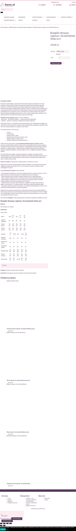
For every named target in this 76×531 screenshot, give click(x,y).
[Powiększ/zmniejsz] (1, 523)
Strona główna (4, 27)
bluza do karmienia (19, 273)
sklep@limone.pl (55, 2)
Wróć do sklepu (17, 518)
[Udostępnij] (7, 523)
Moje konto (47, 498)
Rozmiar (53, 51)
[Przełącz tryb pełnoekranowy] (4, 523)
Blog (48, 20)
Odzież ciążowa (37, 17)
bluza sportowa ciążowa (30, 273)
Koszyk (20, 20)
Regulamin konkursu (31, 505)
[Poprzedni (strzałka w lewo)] (1, 525)
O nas (9, 498)
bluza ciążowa (9, 273)
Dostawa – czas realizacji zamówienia (31, 499)
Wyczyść (58, 54)
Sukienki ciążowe (66, 17)
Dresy (7, 270)
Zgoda (3, 529)
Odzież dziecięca (9, 20)
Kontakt (73, 2)
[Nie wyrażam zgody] (7, 529)
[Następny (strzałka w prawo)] (4, 525)
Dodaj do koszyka (55, 63)
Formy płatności (30, 501)
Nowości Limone (9, 17)
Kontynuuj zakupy (7, 520)
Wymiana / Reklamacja (31, 502)
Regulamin (10, 501)
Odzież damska (51, 17)
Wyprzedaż (21, 17)
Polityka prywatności (12, 502)
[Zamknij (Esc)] (10, 523)
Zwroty (27, 504)
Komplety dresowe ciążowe (25, 27)
